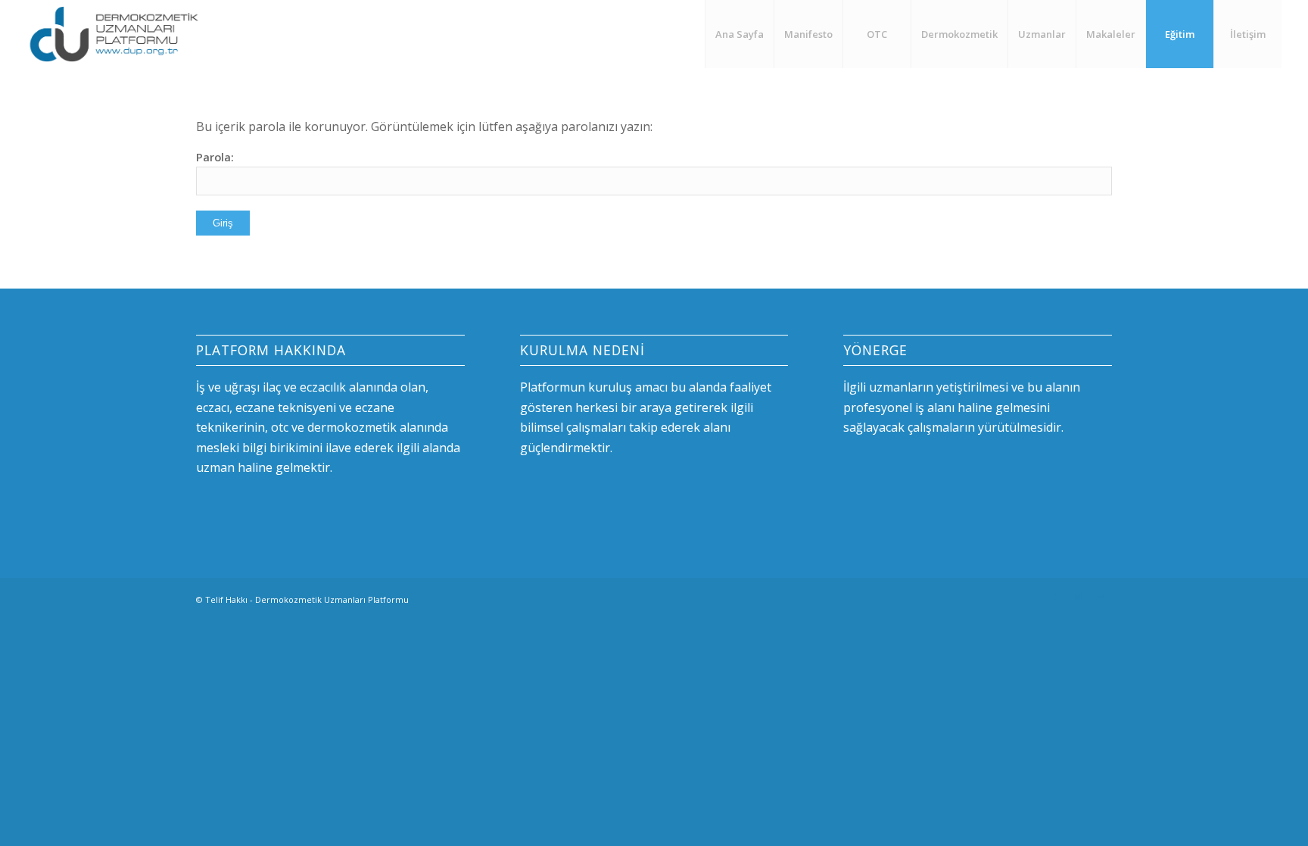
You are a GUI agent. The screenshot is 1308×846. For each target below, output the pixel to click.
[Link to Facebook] (1055, 597)
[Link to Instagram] (1078, 597)
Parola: (215, 156)
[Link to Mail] (1100, 597)
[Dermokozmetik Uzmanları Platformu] (113, 34)
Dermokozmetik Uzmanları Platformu (332, 599)
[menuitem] (739, 34)
